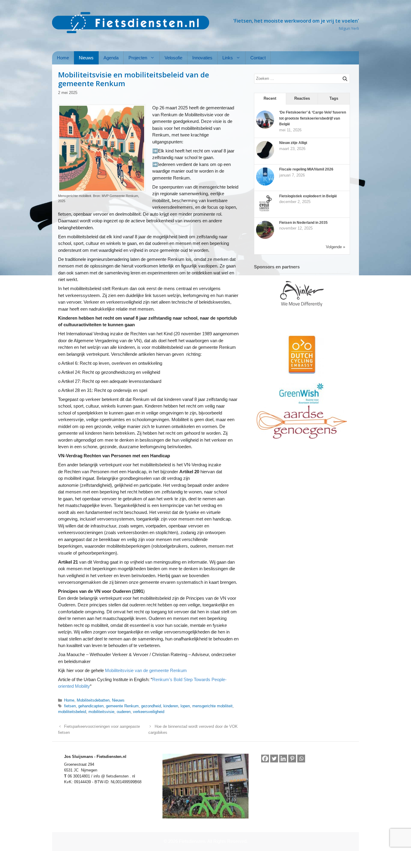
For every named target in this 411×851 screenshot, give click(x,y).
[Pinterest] (292, 758)
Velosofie (173, 57)
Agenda (111, 57)
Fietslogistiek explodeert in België (308, 196)
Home (63, 57)
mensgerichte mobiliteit (212, 706)
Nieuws (86, 57)
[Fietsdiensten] (130, 22)
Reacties (302, 98)
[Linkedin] (283, 758)
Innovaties (202, 57)
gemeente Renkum (122, 706)
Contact (258, 57)
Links (227, 57)
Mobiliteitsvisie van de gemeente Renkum (146, 670)
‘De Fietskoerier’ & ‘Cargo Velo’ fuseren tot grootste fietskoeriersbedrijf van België (312, 118)
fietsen (70, 706)
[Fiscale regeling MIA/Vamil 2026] (265, 184)
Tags (333, 98)
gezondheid (151, 706)
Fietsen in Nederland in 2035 (303, 223)
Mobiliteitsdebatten (93, 700)
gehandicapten (91, 706)
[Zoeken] (342, 77)
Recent (270, 98)
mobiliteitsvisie (101, 711)
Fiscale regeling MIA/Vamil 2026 (306, 169)
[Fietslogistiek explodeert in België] (265, 211)
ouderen (124, 711)
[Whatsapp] (301, 759)
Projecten (137, 57)
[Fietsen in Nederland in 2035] (265, 238)
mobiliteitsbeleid (72, 711)
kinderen (170, 706)
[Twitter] (274, 758)
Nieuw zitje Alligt (293, 143)
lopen (185, 706)
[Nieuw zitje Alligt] (265, 158)
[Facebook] (265, 758)
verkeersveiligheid (148, 711)
